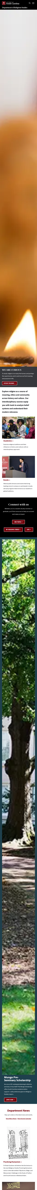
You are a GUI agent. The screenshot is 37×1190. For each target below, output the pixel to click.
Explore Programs (9, 383)
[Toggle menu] (33, 3)
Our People (17, 522)
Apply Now (9, 1100)
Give (28, 529)
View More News (11, 1119)
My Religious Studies (12, 529)
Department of (14, 8)
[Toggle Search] (29, 3)
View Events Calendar (24, 1119)
